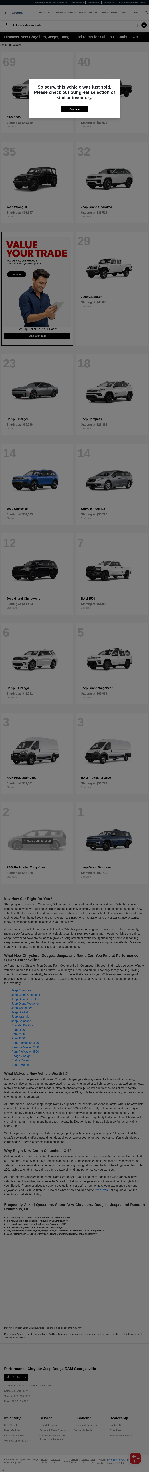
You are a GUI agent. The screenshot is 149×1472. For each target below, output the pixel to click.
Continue (74, 109)
